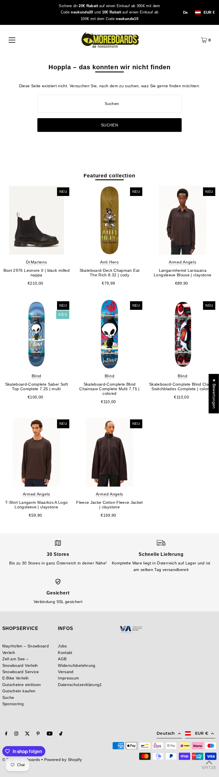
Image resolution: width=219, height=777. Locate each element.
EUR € (209, 12)
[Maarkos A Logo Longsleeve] (36, 452)
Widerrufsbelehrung (76, 665)
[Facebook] (6, 734)
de (185, 13)
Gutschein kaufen (19, 691)
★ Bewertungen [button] (214, 393)
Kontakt (65, 652)
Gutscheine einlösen (21, 684)
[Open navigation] (12, 40)
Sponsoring (13, 703)
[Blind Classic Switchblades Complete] (182, 334)
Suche (8, 697)
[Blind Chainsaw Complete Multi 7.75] (109, 334)
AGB (62, 659)
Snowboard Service (20, 671)
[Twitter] (27, 734)
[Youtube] (49, 734)
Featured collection (109, 176)
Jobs (62, 646)
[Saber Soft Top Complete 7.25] (36, 334)
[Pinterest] (38, 734)
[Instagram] (16, 734)
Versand (65, 671)
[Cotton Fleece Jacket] (109, 452)
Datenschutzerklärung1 (80, 684)
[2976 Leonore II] (36, 220)
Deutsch (166, 733)
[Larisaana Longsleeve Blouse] (182, 220)
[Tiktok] (60, 734)
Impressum (68, 678)
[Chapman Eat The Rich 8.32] (109, 220)
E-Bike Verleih (15, 678)
